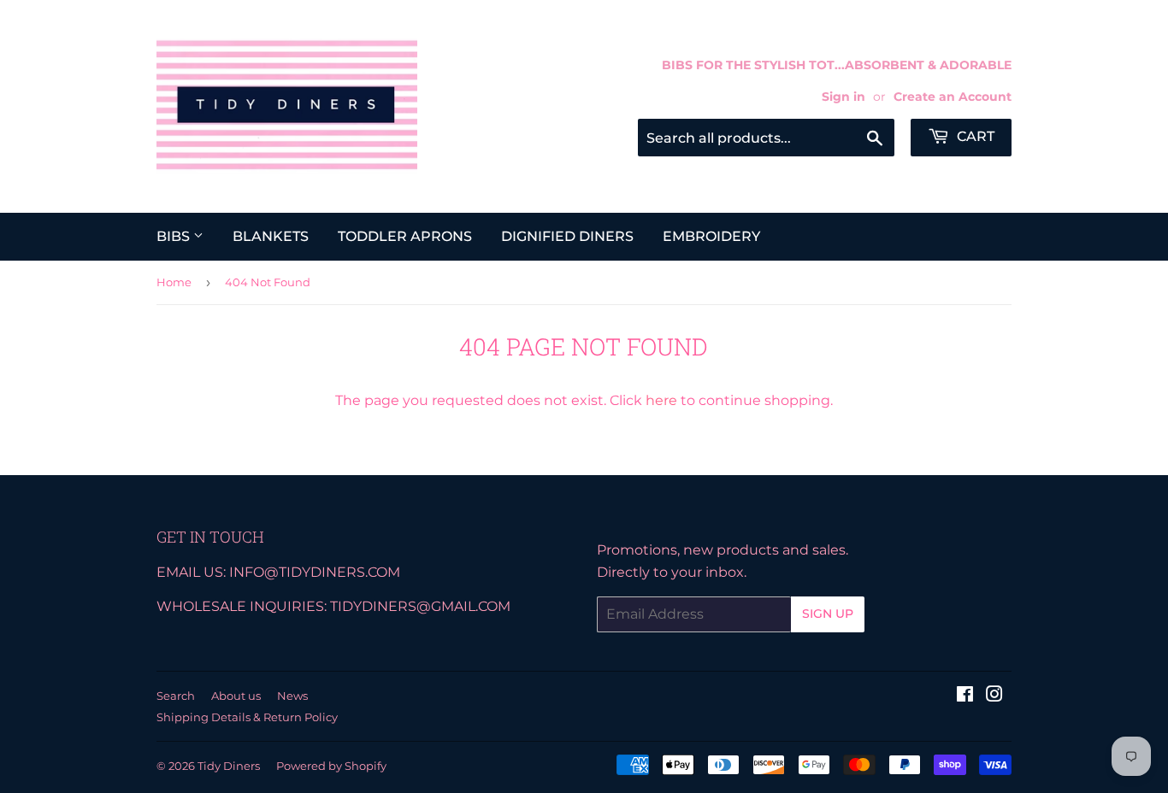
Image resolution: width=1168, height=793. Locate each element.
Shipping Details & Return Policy (247, 717)
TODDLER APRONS (405, 236)
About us (236, 695)
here (661, 400)
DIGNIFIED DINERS (567, 236)
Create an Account (953, 96)
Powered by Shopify (331, 765)
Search (175, 695)
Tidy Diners (229, 765)
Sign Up (827, 613)
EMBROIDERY (711, 236)
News (292, 695)
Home (174, 282)
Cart (973, 136)
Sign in (843, 96)
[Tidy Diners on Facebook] (965, 696)
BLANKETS (271, 236)
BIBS (174, 236)
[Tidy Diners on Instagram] (994, 696)
